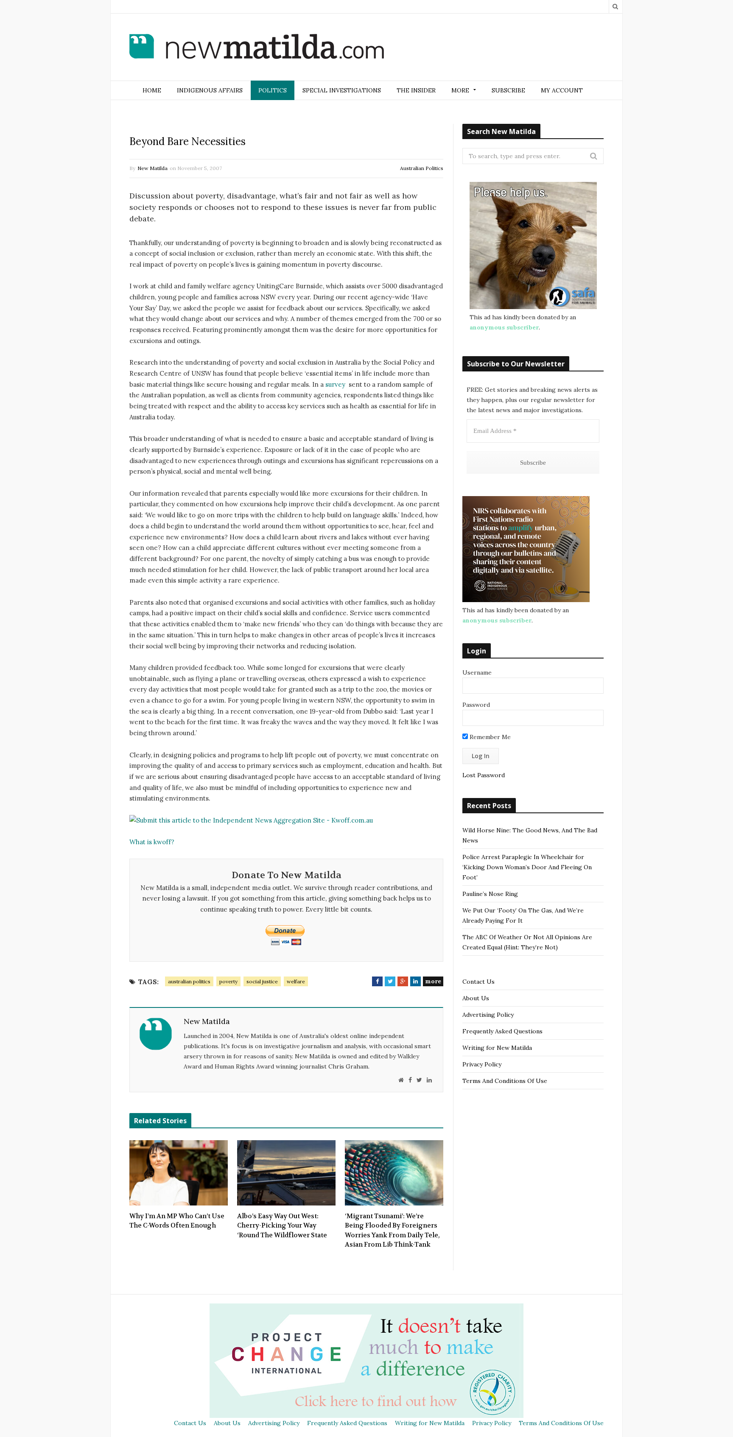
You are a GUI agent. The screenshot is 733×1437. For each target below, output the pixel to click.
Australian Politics (421, 168)
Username (477, 672)
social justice (262, 981)
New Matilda (152, 168)
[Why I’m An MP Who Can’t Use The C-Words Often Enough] (178, 1172)
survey (335, 384)
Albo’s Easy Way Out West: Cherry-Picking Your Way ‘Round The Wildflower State (282, 1225)
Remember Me (489, 737)
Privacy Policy (481, 1064)
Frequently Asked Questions (502, 1031)
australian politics (189, 981)
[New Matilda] (256, 48)
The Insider (416, 90)
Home (152, 90)
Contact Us (478, 981)
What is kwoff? (151, 842)
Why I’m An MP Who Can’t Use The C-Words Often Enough (176, 1221)
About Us (475, 998)
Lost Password (483, 775)
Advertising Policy (488, 1014)
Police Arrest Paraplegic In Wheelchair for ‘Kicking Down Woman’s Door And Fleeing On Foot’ (527, 867)
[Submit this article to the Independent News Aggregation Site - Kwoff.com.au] (251, 820)
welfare (296, 981)
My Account (562, 90)
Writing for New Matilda (497, 1048)
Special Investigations (341, 90)
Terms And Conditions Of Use (504, 1081)
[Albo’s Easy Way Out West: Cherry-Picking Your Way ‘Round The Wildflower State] (286, 1172)
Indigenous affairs (210, 90)
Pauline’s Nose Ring (490, 894)
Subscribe (508, 90)
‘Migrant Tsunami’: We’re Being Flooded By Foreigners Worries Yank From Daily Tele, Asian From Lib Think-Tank (392, 1230)
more (433, 981)
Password (476, 705)
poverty (228, 981)
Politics (272, 90)
